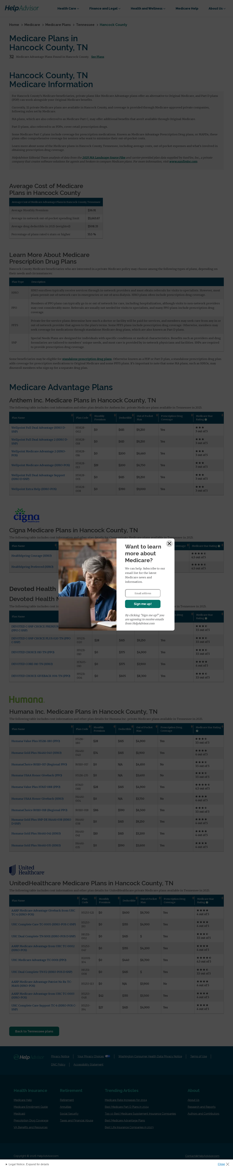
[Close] (169, 543)
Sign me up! (143, 604)
